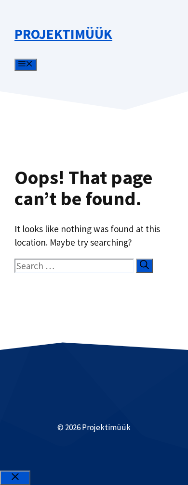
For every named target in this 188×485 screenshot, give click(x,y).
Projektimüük (63, 34)
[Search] (144, 266)
